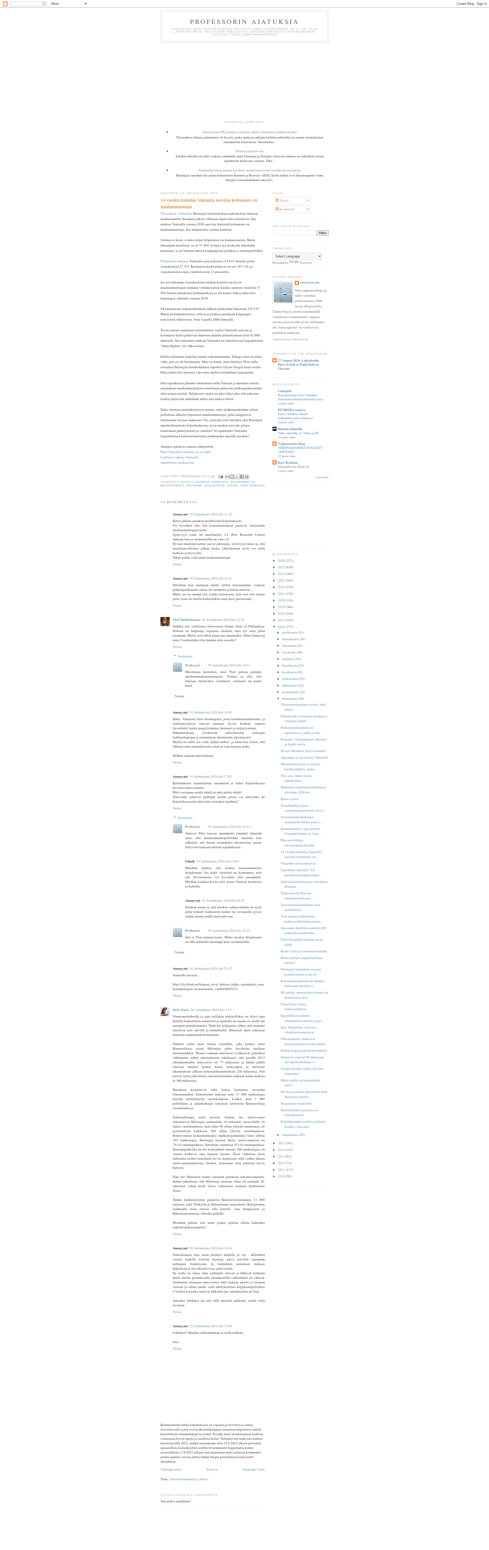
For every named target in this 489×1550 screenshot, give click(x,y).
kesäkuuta (289, 672)
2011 (282, 1169)
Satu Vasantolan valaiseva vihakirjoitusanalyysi (299, 1030)
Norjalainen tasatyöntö (296, 1103)
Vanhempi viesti (253, 1469)
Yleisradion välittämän (176, 213)
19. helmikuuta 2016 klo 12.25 (223, 619)
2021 (282, 593)
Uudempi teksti (171, 1469)
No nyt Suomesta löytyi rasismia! (303, 750)
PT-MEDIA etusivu (291, 409)
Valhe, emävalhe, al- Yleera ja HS (298, 433)
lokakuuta (289, 645)
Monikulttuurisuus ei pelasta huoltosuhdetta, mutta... (300, 766)
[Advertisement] (244, 81)
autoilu (187, 482)
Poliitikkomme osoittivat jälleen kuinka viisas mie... (303, 1124)
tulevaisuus (214, 485)
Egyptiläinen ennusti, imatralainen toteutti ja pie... (302, 1018)
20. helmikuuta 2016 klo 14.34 (210, 1248)
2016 (282, 626)
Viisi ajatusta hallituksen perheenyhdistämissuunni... (301, 919)
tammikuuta (290, 1134)
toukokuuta (290, 678)
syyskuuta (289, 652)
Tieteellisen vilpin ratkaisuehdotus (293, 1006)
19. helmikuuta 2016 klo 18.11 (229, 665)
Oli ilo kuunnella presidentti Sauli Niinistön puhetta (304, 1094)
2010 (282, 1176)
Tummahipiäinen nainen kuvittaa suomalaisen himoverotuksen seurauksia (250, 170)
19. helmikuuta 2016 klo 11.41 (210, 578)
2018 (282, 613)
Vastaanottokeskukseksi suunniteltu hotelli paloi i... (301, 819)
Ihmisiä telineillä (290, 428)
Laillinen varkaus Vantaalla (179, 457)
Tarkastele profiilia (290, 339)
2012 (282, 1163)
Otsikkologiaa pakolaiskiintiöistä (304, 1050)
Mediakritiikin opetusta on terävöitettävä (299, 1112)
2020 (282, 600)
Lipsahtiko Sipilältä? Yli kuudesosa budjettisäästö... (301, 872)
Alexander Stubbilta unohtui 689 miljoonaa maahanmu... (303, 930)
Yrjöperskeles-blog (291, 443)
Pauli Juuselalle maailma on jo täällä (185, 451)
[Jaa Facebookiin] (241, 476)
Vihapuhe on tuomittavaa (298, 863)
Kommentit (287, 209)
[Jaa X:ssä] (237, 476)
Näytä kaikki (322, 477)
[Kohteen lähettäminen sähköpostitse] (227, 476)
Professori (192, 665)
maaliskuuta (291, 692)
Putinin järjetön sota (250, 151)
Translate (306, 262)
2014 (282, 1149)
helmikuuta (290, 698)
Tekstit (284, 200)
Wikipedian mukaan (174, 261)
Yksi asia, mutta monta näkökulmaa (296, 778)
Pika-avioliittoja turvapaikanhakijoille (298, 842)
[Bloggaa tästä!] (232, 476)
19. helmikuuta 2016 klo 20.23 (229, 930)
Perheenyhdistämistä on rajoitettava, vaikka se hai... (301, 730)
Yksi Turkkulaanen (186, 619)
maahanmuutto (242, 482)
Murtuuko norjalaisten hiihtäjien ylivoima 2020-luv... (303, 789)
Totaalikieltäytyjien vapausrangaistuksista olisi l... (303, 808)
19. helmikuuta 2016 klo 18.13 (229, 826)
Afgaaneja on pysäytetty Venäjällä (304, 757)
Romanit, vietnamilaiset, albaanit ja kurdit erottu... (304, 742)
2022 (282, 587)
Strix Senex (181, 1009)
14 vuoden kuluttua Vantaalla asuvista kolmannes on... (301, 854)
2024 (282, 573)
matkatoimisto (172, 485)
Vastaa (177, 564)
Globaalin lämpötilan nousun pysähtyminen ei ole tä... (301, 972)
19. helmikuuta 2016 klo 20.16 (223, 900)
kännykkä (220, 482)
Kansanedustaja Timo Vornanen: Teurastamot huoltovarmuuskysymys (300, 397)
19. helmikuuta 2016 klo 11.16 (210, 514)
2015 (282, 1143)
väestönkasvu (252, 485)
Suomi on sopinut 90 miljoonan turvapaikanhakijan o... (302, 1059)
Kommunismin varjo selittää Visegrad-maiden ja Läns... (301, 831)
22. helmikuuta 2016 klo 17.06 (210, 1326)
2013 (282, 1156)
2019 (282, 607)
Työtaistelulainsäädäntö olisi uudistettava (300, 907)
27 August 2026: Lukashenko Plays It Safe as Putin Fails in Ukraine (298, 364)
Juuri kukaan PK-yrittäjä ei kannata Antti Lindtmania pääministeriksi (249, 132)
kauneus (203, 482)
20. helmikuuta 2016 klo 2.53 (211, 1009)
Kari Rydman (288, 462)
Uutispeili (285, 390)
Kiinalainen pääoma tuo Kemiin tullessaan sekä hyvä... (303, 983)
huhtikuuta (290, 685)
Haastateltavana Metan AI (293, 466)
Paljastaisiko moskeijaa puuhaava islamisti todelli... (304, 718)
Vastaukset (185, 656)
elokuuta (288, 658)
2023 (282, 580)
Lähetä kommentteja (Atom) (188, 1479)
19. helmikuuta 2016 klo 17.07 (210, 776)
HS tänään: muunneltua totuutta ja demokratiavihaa (304, 995)
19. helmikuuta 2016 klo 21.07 (210, 968)
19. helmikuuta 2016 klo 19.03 (217, 861)
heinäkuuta (290, 665)
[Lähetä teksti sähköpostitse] (220, 476)
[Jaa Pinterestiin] (246, 476)
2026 (282, 560)
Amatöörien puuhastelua (177, 462)
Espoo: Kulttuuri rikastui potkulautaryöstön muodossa (295, 416)
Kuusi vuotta (289, 799)
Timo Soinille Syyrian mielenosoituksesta (296, 895)
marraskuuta (291, 639)
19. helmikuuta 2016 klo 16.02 (210, 712)
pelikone (194, 485)
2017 (282, 620)
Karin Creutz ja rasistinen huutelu (304, 951)
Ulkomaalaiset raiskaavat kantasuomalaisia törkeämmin (303, 1041)
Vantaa (232, 485)
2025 (282, 567)
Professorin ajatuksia (244, 21)
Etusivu (212, 1469)
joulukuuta (290, 632)
